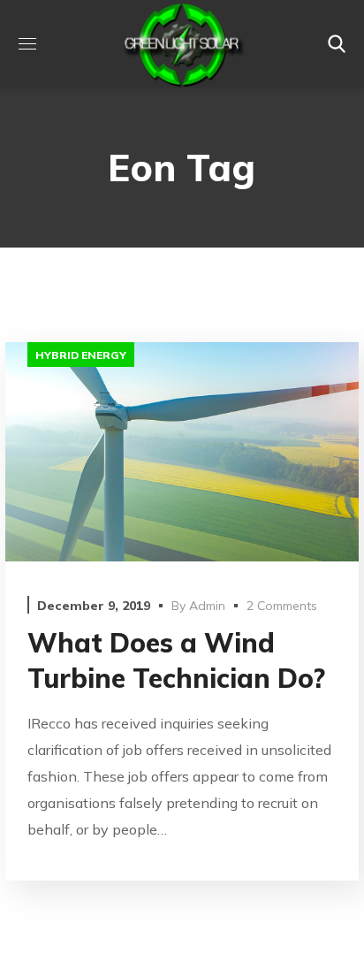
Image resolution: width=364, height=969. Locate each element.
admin (207, 606)
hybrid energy (80, 355)
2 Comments (281, 606)
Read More (181, 451)
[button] (336, 44)
